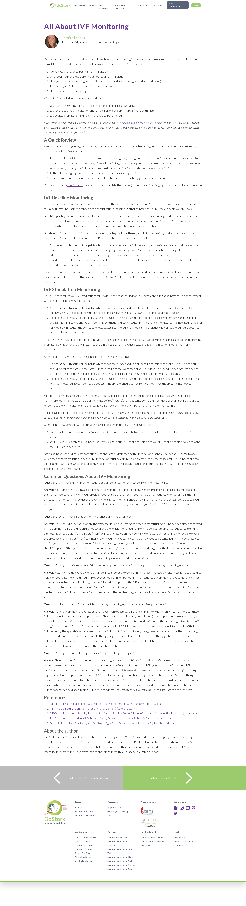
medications (75, 185)
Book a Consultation (174, 5)
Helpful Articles (114, 808)
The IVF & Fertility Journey (152, 837)
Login (196, 5)
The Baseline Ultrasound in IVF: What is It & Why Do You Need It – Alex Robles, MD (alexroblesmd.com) (111, 718)
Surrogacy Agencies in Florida (120, 861)
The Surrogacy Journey (117, 837)
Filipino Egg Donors (83, 857)
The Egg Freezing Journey (152, 841)
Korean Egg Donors (84, 853)
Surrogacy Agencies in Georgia (121, 865)
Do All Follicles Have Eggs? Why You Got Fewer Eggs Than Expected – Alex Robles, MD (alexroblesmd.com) (112, 723)
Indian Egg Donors (83, 841)
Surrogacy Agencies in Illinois (120, 857)
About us (157, 5)
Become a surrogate (84, 816)
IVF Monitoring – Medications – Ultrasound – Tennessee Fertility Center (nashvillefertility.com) (106, 703)
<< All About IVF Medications (86, 778)
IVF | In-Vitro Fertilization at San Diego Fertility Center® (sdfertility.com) (93, 708)
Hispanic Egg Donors (84, 849)
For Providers (103, 7)
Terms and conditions (183, 841)
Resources (145, 845)
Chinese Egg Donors (84, 845)
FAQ (109, 816)
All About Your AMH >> (163, 778)
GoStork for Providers (84, 812)
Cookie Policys (179, 845)
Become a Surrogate (120, 7)
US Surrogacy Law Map (117, 812)
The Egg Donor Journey (85, 837)
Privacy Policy (179, 837)
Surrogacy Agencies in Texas (120, 869)
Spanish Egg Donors (84, 861)
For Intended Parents (84, 5)
